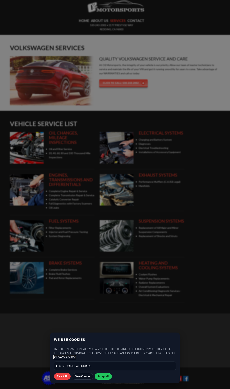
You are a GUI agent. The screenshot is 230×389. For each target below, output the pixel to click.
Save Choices (82, 376)
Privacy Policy (64, 357)
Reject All (62, 376)
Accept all (103, 376)
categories (75, 365)
